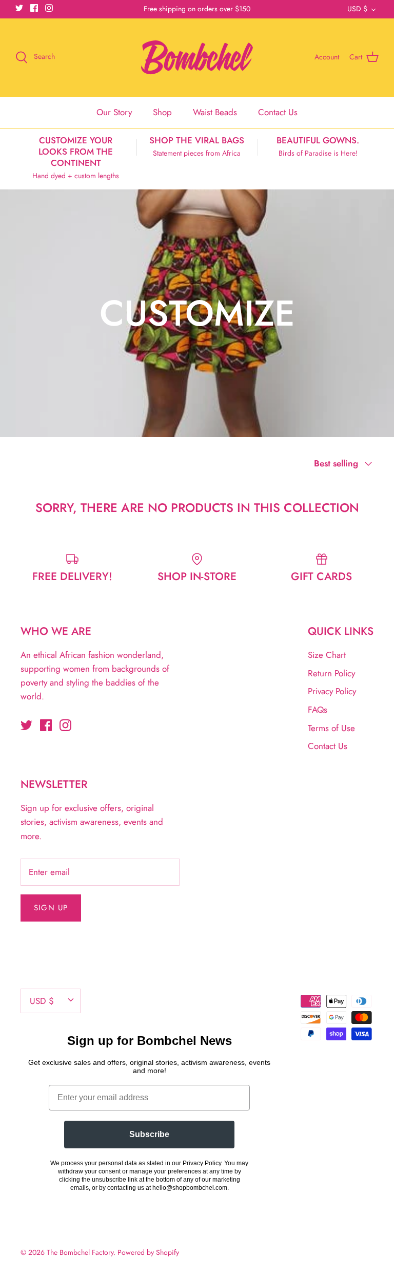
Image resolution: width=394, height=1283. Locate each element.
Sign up (51, 907)
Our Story (114, 112)
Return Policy (331, 673)
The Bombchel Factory (80, 1252)
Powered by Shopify (148, 1252)
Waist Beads (215, 112)
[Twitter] (19, 8)
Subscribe (149, 1134)
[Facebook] (34, 8)
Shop (162, 112)
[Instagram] (49, 8)
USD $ (357, 9)
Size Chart (327, 655)
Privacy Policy (332, 691)
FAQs (317, 709)
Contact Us (278, 112)
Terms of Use (331, 728)
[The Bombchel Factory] (197, 57)
